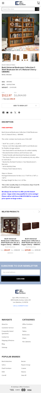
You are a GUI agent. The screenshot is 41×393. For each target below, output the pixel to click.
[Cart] (38, 3)
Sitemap (4, 347)
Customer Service (8, 328)
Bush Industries (7, 361)
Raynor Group (25, 365)
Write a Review (6, 75)
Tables (24, 331)
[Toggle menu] (3, 3)
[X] (15, 112)
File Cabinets (26, 342)
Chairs (24, 338)
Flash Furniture (6, 368)
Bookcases (26, 335)
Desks (24, 328)
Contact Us (5, 337)
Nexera (23, 372)
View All (23, 375)
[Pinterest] (19, 112)
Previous (34, 211)
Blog (3, 344)
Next (39, 211)
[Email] (7, 112)
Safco (4, 365)
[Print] (11, 112)
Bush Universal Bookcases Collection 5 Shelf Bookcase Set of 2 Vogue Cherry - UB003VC (10, 241)
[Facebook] (3, 112)
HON (3, 372)
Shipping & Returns (8, 340)
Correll (4, 375)
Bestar (23, 361)
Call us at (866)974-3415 (20, 306)
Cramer (23, 368)
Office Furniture (27, 324)
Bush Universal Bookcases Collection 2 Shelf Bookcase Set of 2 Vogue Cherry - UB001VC (30, 241)
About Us (5, 324)
